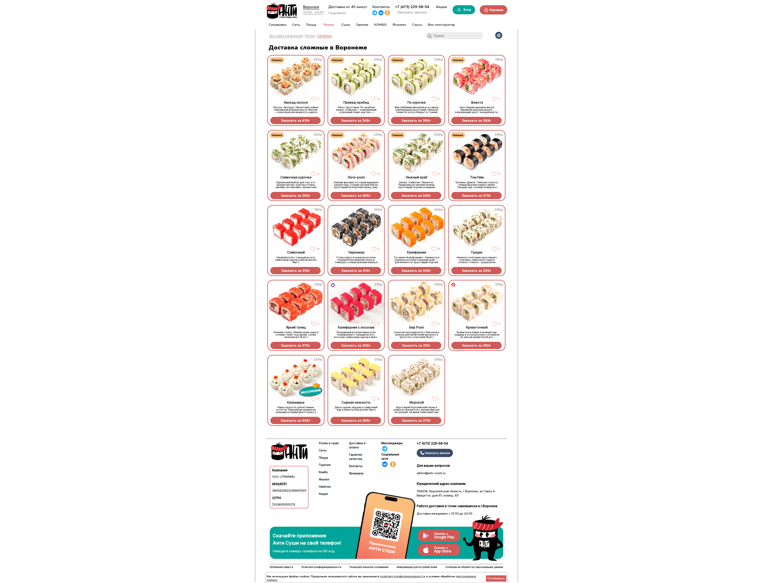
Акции (441, 6)
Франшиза (356, 473)
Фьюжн (324, 479)
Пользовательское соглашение (369, 567)
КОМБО (380, 25)
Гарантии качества (355, 456)
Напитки (325, 486)
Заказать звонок (412, 12)
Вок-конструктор (441, 25)
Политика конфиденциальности (321, 567)
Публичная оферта (281, 567)
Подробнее (337, 13)
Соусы (417, 25)
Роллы (329, 25)
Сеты (296, 25)
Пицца (311, 25)
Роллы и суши (329, 443)
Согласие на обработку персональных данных (474, 567)
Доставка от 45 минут (347, 6)
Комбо (323, 472)
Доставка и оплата (357, 445)
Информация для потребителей (417, 567)
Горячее (362, 25)
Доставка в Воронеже (286, 36)
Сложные (324, 36)
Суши (345, 25)
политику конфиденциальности (402, 576)
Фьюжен (399, 25)
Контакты (381, 6)
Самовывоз (277, 25)
